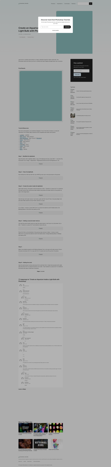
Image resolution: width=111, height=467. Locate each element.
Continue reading (55, 30)
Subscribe (67, 27)
